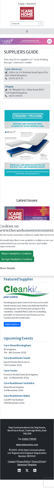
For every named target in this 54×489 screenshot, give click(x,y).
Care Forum (10, 370)
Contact (11, 461)
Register (31, 4)
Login (21, 4)
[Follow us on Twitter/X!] (27, 470)
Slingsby (9, 86)
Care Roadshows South (17, 357)
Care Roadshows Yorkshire (19, 383)
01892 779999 (29, 439)
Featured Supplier (18, 279)
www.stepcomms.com (27, 444)
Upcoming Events (18, 338)
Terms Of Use (38, 461)
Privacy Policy (23, 461)
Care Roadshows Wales (17, 395)
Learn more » (12, 324)
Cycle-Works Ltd (13, 69)
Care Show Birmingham (17, 345)
